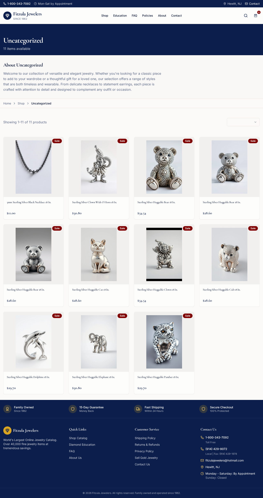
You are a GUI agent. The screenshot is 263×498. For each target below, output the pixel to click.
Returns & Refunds (147, 444)
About (162, 15)
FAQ (134, 15)
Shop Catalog (78, 438)
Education (120, 15)
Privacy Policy (144, 451)
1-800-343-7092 (217, 437)
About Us (75, 457)
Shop (104, 15)
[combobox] (243, 122)
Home (7, 103)
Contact (176, 15)
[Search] (246, 15)
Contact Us (142, 464)
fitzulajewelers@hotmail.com (224, 460)
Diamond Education (82, 444)
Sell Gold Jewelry (146, 457)
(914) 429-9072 (216, 449)
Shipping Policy (145, 438)
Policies (147, 15)
